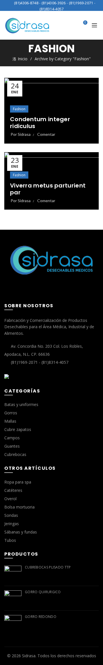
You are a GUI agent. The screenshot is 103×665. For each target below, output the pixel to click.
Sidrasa (28, 655)
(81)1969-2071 (81, 2)
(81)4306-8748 (26, 2)
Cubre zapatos (17, 429)
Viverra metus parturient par (48, 188)
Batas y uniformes (21, 404)
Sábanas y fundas (20, 532)
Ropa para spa (17, 482)
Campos (12, 437)
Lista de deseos (85, 22)
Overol (10, 498)
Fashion (19, 109)
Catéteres (13, 490)
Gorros (10, 412)
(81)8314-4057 (51, 8)
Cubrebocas (15, 454)
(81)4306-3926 (53, 2)
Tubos (10, 540)
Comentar (46, 134)
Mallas (10, 421)
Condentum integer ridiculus (40, 122)
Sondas (11, 515)
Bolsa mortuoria (19, 507)
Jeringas (11, 523)
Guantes (12, 446)
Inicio (22, 58)
